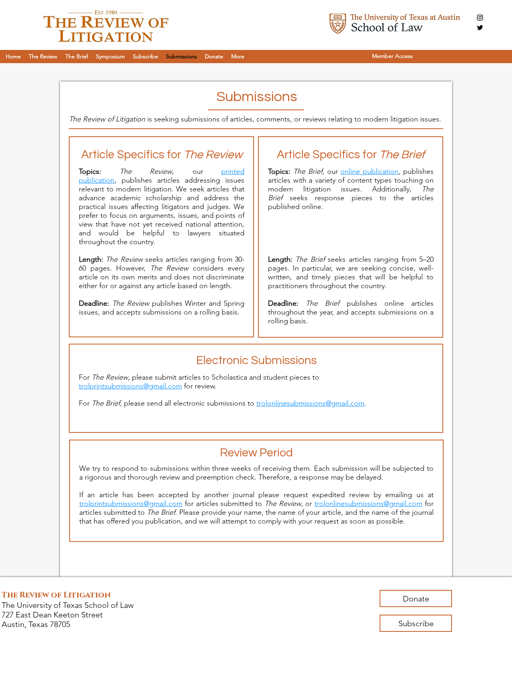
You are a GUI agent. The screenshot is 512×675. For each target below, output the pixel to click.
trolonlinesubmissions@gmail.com (310, 403)
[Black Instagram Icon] (480, 18)
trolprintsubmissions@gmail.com (130, 386)
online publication (369, 171)
